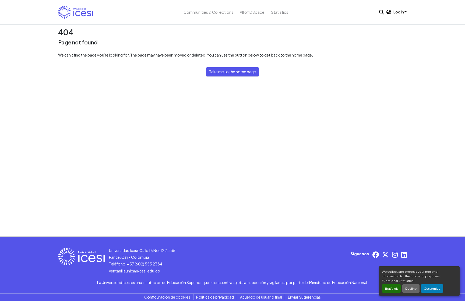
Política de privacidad (215, 297)
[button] (75, 12)
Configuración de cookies (167, 297)
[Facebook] (375, 254)
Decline (411, 288)
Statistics (279, 12)
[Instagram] (395, 254)
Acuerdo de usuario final (261, 297)
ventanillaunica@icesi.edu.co (134, 270)
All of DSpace (252, 12)
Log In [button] (398, 11)
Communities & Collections (208, 12)
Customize (432, 288)
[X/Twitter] (385, 254)
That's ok (391, 288)
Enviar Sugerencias (304, 297)
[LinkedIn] (404, 254)
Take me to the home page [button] (232, 71)
